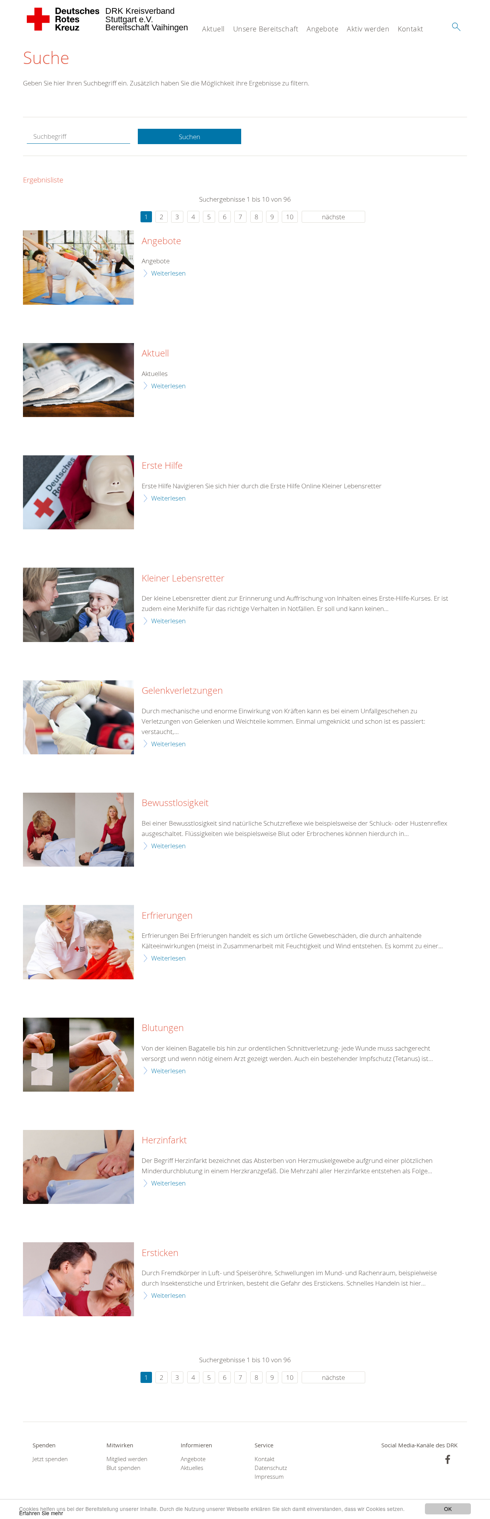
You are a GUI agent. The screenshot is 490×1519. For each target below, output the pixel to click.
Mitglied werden (126, 1459)
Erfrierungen (167, 915)
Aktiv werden (368, 28)
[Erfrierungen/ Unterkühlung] (78, 942)
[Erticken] (78, 1279)
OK (448, 1508)
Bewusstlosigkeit (175, 803)
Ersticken (160, 1253)
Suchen (189, 136)
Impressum (269, 1476)
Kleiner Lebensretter (183, 578)
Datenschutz (271, 1467)
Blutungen (163, 1028)
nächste (333, 216)
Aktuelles (192, 1467)
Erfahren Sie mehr (41, 1513)
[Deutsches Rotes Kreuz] (63, 19)
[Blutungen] (78, 1055)
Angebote (322, 28)
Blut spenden (123, 1467)
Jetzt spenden (50, 1459)
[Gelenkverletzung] (78, 717)
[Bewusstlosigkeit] (78, 830)
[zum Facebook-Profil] (447, 1459)
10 (290, 216)
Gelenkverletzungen (182, 690)
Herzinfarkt (164, 1140)
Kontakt (410, 28)
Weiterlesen (168, 273)
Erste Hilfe (162, 465)
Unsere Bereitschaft (266, 28)
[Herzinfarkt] (78, 1167)
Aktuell (213, 28)
